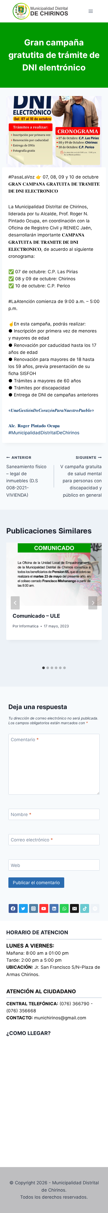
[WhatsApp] (64, 908)
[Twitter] (23, 908)
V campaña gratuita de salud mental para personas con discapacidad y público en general (81, 476)
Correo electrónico (32, 839)
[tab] (43, 668)
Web (15, 865)
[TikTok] (84, 908)
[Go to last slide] (15, 603)
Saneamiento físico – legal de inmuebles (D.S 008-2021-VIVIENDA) (26, 476)
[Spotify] (94, 908)
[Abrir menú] (90, 11)
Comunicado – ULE (36, 616)
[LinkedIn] (54, 908)
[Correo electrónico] (74, 908)
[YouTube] (43, 908)
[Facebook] (13, 908)
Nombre (21, 814)
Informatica (29, 626)
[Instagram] (33, 908)
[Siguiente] (92, 603)
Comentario (25, 739)
